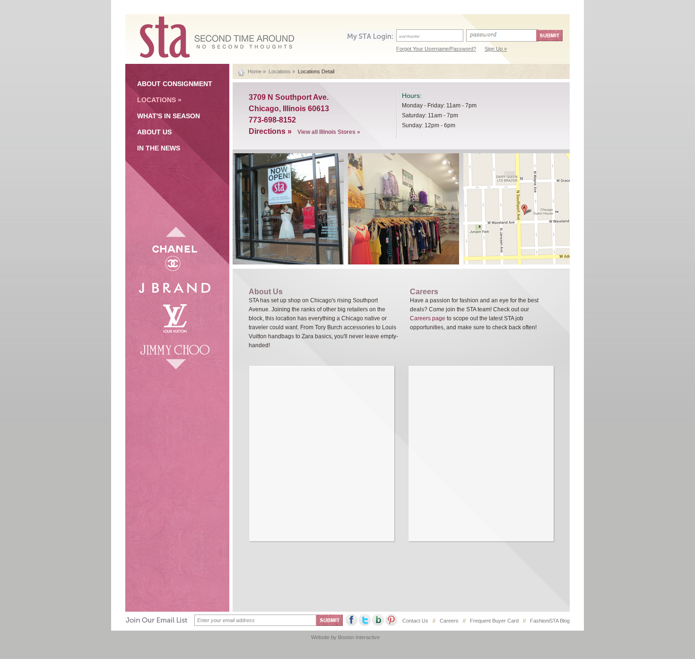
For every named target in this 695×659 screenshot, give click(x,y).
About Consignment (174, 84)
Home (254, 71)
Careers (449, 621)
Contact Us (415, 621)
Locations (280, 71)
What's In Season (168, 116)
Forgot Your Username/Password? (436, 49)
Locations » (159, 100)
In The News (158, 148)
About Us (154, 132)
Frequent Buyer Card (494, 621)
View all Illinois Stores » (328, 132)
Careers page (428, 318)
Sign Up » (496, 49)
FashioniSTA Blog (550, 621)
